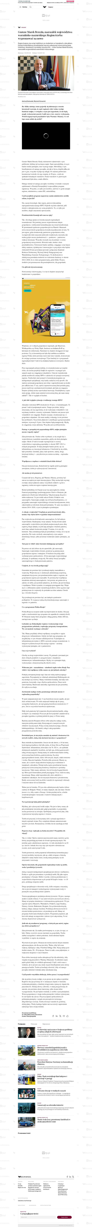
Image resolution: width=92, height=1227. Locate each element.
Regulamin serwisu (33, 1187)
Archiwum (46, 1189)
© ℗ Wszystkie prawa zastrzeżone (32, 1014)
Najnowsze (46, 1024)
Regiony (24, 27)
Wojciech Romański (40, 101)
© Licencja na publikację (29, 1013)
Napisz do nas (22, 1187)
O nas (19, 1184)
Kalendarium (32, 1205)
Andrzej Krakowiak (27, 101)
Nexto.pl (60, 1187)
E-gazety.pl (61, 1185)
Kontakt (20, 1185)
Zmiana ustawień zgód (34, 1185)
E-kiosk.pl (60, 1184)
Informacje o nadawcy (34, 1189)
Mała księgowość (63, 1189)
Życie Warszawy (62, 1194)
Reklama (45, 1184)
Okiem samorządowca (42, 1060)
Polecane (34, 1024)
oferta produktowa (45, 1205)
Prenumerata (47, 1187)
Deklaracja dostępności (34, 1191)
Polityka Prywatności (34, 1184)
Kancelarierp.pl (62, 1191)
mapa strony (21, 1205)
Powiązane (21, 1024)
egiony (50, 7)
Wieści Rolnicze (62, 1193)
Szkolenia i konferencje (24, 1200)
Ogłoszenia (46, 1185)
